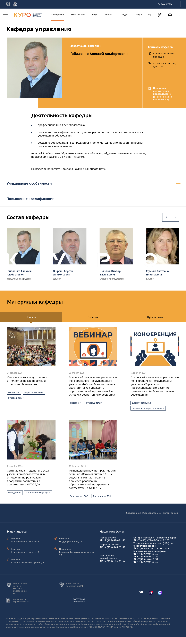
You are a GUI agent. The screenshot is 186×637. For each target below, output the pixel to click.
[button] (166, 217)
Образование (78, 14)
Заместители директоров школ (148, 408)
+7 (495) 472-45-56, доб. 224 (164, 65)
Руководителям (16, 398)
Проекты (109, 14)
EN (149, 15)
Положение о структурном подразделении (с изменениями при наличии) (162, 94)
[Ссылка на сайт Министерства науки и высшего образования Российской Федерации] (8, 4)
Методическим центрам (38, 492)
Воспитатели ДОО (102, 496)
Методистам (14, 492)
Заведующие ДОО (79, 496)
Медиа (124, 14)
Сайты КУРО (165, 4)
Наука (95, 14)
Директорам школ (33, 392)
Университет (57, 14)
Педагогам (13, 392)
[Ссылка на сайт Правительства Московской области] (15, 4)
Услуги (138, 14)
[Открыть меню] (5, 15)
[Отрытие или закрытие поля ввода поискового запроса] (181, 15)
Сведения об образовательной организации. (152, 513)
